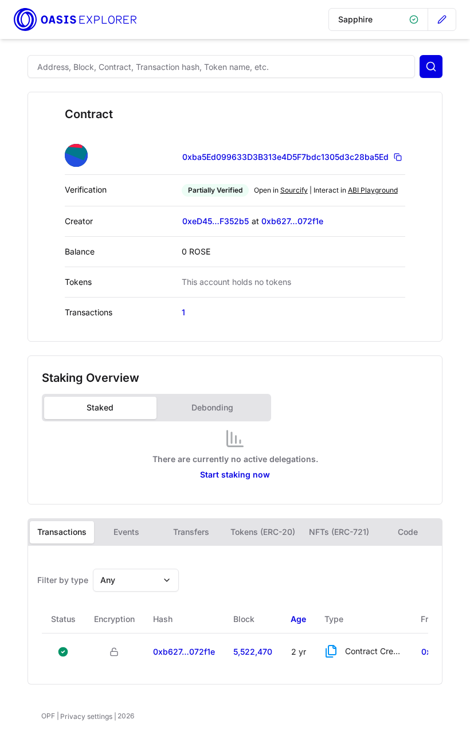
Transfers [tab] (191, 532)
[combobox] (136, 580)
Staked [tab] (100, 407)
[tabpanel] (235, 458)
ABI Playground (373, 190)
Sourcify (294, 190)
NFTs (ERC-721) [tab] (339, 532)
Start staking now (235, 474)
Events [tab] (126, 532)
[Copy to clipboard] (398, 157)
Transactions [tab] (62, 532)
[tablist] (156, 407)
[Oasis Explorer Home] (75, 19)
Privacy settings (86, 716)
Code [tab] (408, 532)
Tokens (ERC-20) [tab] (262, 532)
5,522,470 (252, 651)
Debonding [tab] (212, 407)
